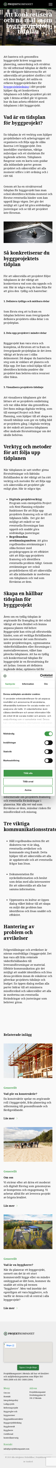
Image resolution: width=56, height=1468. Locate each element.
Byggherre (8, 1430)
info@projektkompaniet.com (16, 1449)
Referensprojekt (11, 1407)
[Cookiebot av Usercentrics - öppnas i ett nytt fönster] (40, 676)
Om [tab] (46, 684)
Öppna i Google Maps (28, 1367)
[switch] (49, 742)
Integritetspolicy (11, 1400)
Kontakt (7, 1396)
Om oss (7, 1392)
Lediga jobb (9, 1404)
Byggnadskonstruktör (13, 1419)
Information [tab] (28, 684)
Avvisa (28, 790)
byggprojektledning (16, 86)
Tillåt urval (28, 781)
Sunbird (29, 1461)
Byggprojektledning (13, 1422)
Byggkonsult (9, 1426)
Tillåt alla (28, 773)
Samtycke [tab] (10, 684)
